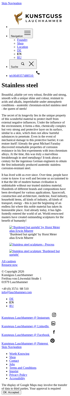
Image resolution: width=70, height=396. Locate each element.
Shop (20, 43)
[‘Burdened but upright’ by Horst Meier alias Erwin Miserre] (35, 229)
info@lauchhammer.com (17, 292)
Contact (14, 360)
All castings (9, 261)
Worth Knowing (19, 353)
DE (19, 50)
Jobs (12, 364)
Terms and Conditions (22, 367)
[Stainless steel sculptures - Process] (35, 244)
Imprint (13, 371)
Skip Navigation (12, 3)
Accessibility (17, 378)
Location (22, 47)
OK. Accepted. (11, 392)
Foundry (22, 39)
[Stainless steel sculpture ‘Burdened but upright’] (35, 252)
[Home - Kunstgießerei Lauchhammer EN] (38, 26)
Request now (10, 264)
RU (19, 57)
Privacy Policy (18, 374)
